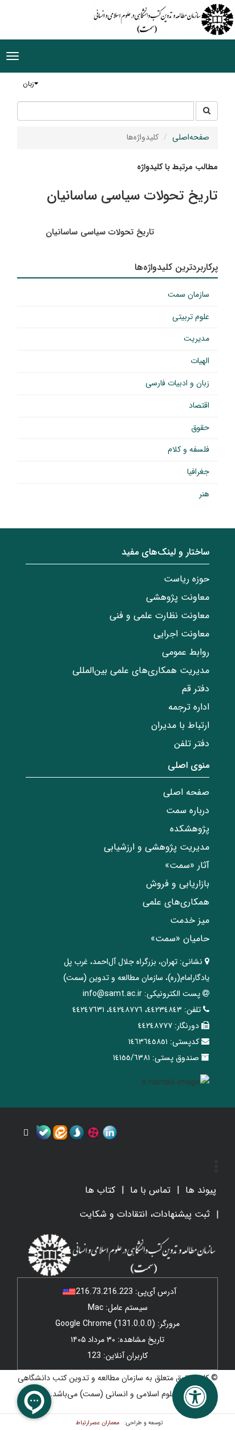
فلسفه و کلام (188, 449)
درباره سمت (187, 810)
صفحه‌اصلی (190, 137)
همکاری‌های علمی (176, 902)
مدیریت (196, 338)
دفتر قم (195, 689)
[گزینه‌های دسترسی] (195, 1397)
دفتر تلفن (191, 743)
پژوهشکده (189, 829)
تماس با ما (150, 1190)
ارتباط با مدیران (180, 725)
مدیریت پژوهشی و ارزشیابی (156, 847)
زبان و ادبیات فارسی (177, 383)
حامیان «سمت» (180, 938)
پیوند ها (200, 1190)
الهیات (200, 360)
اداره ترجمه (188, 707)
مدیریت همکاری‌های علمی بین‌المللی (140, 670)
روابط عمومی (185, 652)
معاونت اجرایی (181, 634)
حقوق (200, 427)
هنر (204, 494)
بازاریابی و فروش (177, 884)
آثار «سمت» (187, 865)
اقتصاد (199, 405)
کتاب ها (100, 1190)
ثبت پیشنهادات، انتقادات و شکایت (144, 1214)
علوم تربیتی (190, 316)
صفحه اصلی (186, 792)
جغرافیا (198, 471)
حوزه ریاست (186, 579)
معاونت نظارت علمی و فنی (159, 615)
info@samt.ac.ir (112, 993)
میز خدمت (189, 920)
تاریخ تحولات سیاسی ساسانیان (100, 232)
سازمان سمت (188, 294)
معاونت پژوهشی (177, 597)
